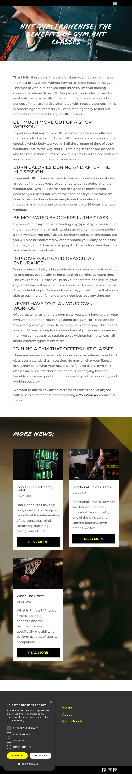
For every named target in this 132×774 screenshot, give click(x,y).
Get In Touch (72, 721)
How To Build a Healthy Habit (35, 488)
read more (38, 542)
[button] (29, 764)
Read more (30, 720)
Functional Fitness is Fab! (92, 487)
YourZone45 (88, 395)
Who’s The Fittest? (31, 596)
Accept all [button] (17, 755)
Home (67, 707)
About (67, 714)
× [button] (51, 702)
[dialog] (29, 735)
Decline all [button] (40, 755)
